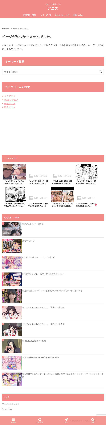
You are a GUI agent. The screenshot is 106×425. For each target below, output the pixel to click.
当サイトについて (62, 15)
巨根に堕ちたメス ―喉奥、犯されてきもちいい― (43, 274)
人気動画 (39, 422)
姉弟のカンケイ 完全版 (33, 224)
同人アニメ (9, 107)
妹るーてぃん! (28, 240)
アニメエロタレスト (10, 404)
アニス (53, 8)
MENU (13, 422)
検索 (93, 422)
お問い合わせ (78, 15)
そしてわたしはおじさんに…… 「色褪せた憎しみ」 (44, 307)
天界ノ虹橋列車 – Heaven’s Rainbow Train (40, 357)
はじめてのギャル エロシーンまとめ (38, 257)
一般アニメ (9, 103)
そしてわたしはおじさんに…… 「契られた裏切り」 (44, 324)
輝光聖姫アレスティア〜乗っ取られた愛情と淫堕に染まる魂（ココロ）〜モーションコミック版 (63, 375)
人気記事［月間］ (29, 15)
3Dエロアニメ (11, 99)
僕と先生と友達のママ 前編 (34, 340)
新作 (66, 422)
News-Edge (7, 409)
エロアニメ (9, 96)
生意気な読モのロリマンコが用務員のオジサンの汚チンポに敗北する (52, 290)
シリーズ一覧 (45, 15)
